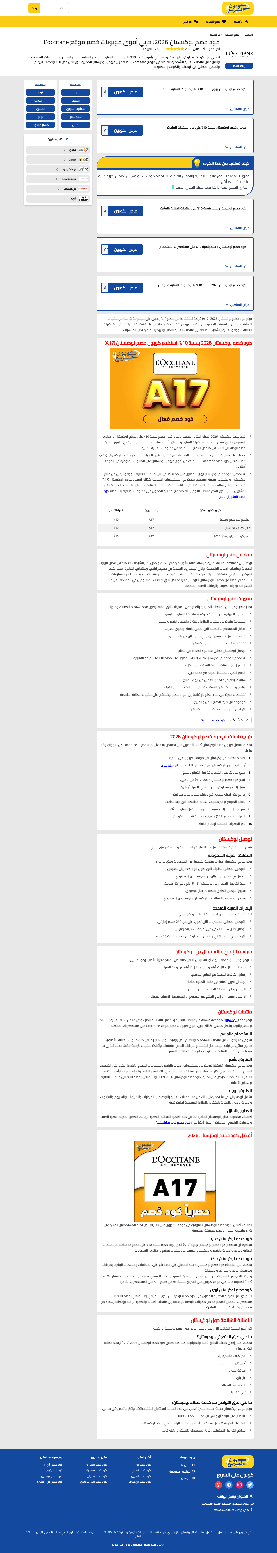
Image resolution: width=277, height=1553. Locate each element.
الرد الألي (187, 21)
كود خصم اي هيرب (140, 1482)
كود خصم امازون (141, 1476)
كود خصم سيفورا (213, 720)
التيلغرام (166, 765)
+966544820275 (223, 1509)
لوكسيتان (230, 1020)
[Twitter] (250, 1485)
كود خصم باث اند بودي (93, 1482)
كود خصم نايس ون (96, 1465)
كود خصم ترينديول (52, 1476)
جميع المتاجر (213, 21)
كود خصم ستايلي (97, 1476)
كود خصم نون (143, 1465)
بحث (34, 8)
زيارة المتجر (239, 65)
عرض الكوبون (125, 92)
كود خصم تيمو (54, 1470)
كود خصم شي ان (53, 1465)
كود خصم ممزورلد (96, 1470)
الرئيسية (238, 21)
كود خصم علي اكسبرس (49, 1482)
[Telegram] (229, 1485)
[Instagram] (239, 1485)
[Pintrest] (218, 1485)
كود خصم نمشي (141, 1470)
